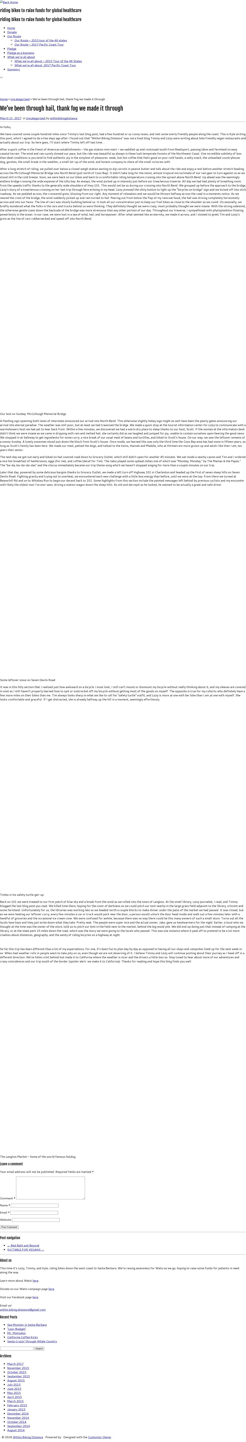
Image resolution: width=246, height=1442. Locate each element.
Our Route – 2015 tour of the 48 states (40, 40)
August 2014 (16, 1430)
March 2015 (15, 1401)
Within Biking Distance (28, 1437)
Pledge (11, 48)
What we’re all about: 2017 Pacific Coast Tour (45, 65)
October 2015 (16, 1372)
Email (5, 1212)
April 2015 (14, 1397)
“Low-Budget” (16, 1329)
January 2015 (16, 1409)
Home (11, 28)
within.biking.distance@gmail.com (23, 1309)
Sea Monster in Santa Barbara (27, 1325)
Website (5, 1220)
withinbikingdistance (63, 118)
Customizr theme (99, 1437)
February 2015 (17, 1405)
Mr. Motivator (16, 1333)
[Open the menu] (1, 77)
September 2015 (18, 1376)
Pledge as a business (20, 53)
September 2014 (18, 1426)
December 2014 (18, 1413)
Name (5, 1205)
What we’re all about (21, 57)
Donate (12, 32)
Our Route (14, 36)
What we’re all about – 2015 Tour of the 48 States (48, 61)
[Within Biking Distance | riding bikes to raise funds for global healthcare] (9, 2)
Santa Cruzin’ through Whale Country (32, 1341)
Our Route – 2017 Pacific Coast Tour (39, 44)
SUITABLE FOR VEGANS (25, 1249)
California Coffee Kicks (22, 1337)
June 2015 (14, 1389)
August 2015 (16, 1380)
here (35, 1280)
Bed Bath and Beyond (23, 1245)
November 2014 (18, 1418)
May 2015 (14, 1393)
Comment (7, 1198)
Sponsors (13, 69)
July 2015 (14, 1384)
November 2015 (18, 1368)
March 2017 (15, 1364)
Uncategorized (20, 99)
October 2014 (16, 1422)
